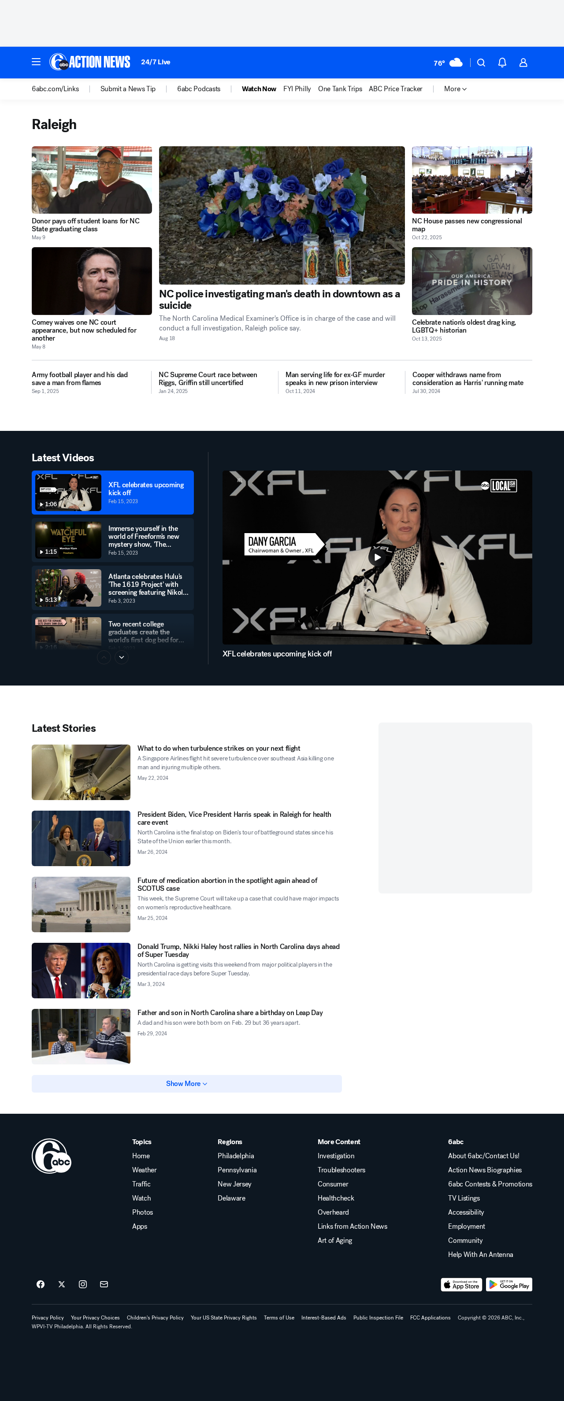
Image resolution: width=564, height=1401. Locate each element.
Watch (141, 1198)
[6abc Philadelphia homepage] (90, 62)
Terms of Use (279, 1317)
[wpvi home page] (51, 1156)
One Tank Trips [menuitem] (340, 89)
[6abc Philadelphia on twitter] (61, 1285)
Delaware (231, 1198)
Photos (142, 1212)
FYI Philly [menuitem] (297, 89)
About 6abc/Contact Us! (483, 1156)
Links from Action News (352, 1226)
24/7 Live (156, 62)
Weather (144, 1170)
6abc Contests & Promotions (490, 1184)
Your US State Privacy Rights (224, 1317)
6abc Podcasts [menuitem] (198, 89)
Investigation (336, 1156)
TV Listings (463, 1198)
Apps (139, 1226)
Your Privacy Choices (95, 1317)
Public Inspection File (378, 1317)
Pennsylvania (237, 1170)
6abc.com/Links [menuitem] (55, 89)
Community (465, 1240)
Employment (466, 1226)
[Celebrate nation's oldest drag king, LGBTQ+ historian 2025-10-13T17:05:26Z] (472, 281)
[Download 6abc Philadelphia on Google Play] (509, 1285)
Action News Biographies (485, 1170)
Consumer (333, 1184)
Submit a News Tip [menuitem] (128, 89)
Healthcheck (336, 1198)
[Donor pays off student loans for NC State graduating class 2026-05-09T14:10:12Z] (92, 180)
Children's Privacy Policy (155, 1317)
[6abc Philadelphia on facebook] (40, 1285)
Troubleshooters (341, 1170)
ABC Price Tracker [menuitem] (396, 89)
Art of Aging (335, 1240)
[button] (36, 61)
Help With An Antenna (480, 1254)
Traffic (141, 1184)
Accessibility (466, 1212)
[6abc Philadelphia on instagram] (83, 1285)
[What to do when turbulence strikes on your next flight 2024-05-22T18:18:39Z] (81, 772)
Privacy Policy (48, 1317)
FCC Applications (430, 1317)
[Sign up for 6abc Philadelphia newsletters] (104, 1285)
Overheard (333, 1212)
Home (141, 1156)
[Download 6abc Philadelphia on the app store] (462, 1285)
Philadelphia (236, 1156)
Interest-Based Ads (323, 1317)
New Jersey (235, 1184)
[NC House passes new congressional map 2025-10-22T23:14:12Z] (472, 180)
